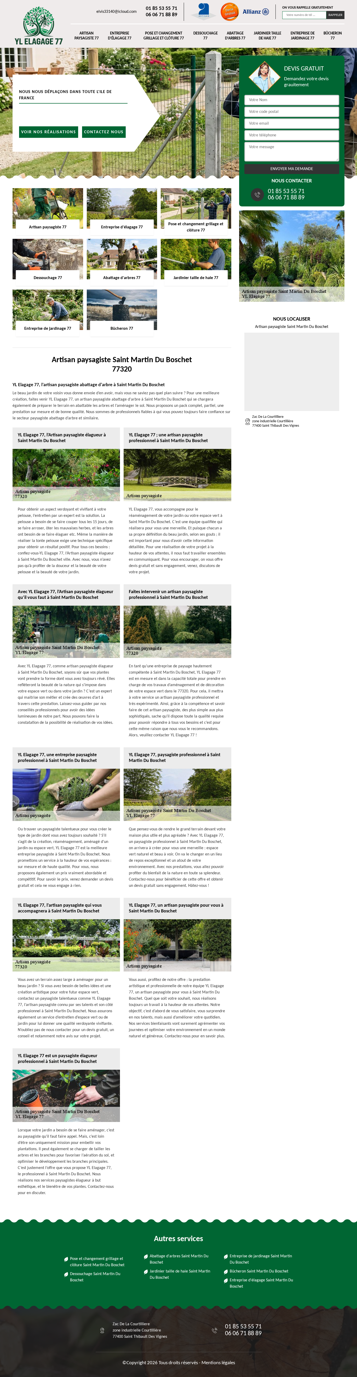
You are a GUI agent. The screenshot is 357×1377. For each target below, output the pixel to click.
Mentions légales (218, 1363)
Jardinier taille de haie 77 (267, 36)
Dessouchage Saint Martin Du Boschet (95, 1277)
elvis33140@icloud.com (116, 12)
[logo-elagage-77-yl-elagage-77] (36, 25)
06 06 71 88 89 (161, 15)
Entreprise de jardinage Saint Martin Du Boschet (261, 1259)
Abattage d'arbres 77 (235, 36)
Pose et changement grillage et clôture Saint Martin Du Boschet (97, 1262)
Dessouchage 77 (205, 36)
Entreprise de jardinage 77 (303, 36)
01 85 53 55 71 (161, 8)
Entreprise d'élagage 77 (119, 36)
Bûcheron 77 (333, 36)
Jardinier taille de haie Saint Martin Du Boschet (180, 1274)
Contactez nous (104, 132)
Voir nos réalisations (48, 132)
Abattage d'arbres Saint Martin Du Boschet (179, 1259)
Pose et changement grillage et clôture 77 (163, 36)
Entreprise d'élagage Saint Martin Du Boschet (261, 1283)
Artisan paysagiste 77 (86, 36)
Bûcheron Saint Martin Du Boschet (259, 1271)
